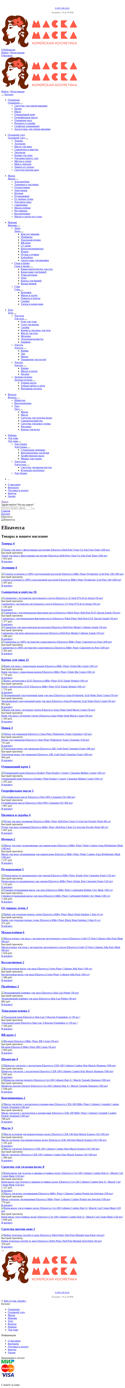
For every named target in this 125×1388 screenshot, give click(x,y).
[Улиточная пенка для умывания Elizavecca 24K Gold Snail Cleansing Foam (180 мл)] (62, 748)
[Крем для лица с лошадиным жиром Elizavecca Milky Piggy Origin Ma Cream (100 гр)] (62, 666)
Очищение (14, 1309)
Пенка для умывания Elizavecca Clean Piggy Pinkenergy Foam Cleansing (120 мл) (45, 739)
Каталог (9, 94)
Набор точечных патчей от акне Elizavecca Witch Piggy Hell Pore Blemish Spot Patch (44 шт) (51, 1241)
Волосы (12, 1324)
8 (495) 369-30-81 (62, 8)
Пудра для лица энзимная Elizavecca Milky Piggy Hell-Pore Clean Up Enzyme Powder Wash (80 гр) (54, 827)
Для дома (13, 1329)
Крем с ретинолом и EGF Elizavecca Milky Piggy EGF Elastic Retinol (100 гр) (43, 686)
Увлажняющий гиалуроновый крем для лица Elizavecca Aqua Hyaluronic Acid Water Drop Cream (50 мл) (58, 701)
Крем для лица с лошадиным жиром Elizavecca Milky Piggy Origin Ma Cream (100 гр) (48, 672)
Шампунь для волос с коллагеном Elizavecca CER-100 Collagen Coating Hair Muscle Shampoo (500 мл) (57, 1071)
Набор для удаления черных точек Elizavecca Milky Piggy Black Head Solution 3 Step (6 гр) (50, 920)
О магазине (14, 484)
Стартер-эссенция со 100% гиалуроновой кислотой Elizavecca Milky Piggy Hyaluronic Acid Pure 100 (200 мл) (61, 579)
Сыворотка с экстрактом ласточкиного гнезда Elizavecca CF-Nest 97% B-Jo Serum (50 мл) (50, 604)
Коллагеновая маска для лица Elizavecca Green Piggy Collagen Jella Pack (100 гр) (45, 974)
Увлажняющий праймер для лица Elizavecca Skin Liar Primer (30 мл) (38, 998)
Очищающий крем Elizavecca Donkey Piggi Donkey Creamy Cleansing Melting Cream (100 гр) (52, 778)
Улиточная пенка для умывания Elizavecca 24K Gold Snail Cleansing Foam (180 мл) (46, 754)
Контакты (13, 487)
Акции (11, 496)
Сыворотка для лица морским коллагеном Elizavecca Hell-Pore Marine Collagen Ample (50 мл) (52, 633)
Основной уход (16, 1312)
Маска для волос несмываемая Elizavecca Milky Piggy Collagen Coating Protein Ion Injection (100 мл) (55, 1199)
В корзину (7, 561)
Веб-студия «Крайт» (15, 1301)
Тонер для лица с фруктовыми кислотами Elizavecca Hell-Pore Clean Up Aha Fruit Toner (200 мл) (54, 555)
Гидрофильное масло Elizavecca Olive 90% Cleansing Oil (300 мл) (37, 802)
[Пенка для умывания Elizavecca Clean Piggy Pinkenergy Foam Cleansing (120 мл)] (62, 734)
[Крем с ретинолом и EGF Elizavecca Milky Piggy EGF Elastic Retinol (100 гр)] (62, 680)
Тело (10, 1321)
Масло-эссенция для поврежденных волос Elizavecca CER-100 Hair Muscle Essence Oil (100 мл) (53, 1140)
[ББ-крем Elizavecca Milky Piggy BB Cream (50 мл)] (62, 1041)
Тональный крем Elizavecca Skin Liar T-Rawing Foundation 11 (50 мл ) (39, 1023)
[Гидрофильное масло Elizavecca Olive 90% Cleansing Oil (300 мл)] (62, 797)
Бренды (12, 493)
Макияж (12, 1318)
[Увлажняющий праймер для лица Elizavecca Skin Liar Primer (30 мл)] (62, 992)
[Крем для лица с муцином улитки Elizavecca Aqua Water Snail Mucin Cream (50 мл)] (62, 710)
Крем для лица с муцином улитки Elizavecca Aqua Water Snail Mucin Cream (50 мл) (46, 715)
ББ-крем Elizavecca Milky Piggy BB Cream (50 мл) (28, 1047)
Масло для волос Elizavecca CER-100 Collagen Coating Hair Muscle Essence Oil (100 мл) (49, 1154)
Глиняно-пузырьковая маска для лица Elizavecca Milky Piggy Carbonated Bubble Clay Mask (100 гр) (55, 895)
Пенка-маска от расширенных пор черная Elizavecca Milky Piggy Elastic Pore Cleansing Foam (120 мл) (57, 881)
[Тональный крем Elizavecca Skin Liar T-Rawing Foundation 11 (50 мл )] (62, 1017)
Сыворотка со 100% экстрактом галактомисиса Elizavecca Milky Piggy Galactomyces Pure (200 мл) (55, 647)
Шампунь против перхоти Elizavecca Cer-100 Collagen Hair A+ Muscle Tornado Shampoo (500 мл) (54, 1086)
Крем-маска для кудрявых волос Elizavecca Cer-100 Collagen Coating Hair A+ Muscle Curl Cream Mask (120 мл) (62, 1216)
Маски (11, 1315)
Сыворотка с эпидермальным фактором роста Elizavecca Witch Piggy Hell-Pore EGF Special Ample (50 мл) (59, 618)
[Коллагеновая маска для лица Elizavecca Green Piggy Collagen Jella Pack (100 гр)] (62, 968)
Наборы (12, 1326)
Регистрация (17, 52)
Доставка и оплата (18, 490)
